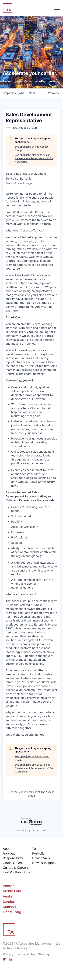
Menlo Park (12, 891)
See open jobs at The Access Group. (32, 148)
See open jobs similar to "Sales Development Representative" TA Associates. (34, 158)
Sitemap (44, 954)
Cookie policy (40, 830)
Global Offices (13, 863)
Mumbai (9, 907)
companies (8, 93)
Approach (10, 853)
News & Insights (43, 863)
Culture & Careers (16, 868)
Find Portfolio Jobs (16, 872)
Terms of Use (25, 954)
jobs (21, 93)
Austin (8, 896)
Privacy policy (23, 830)
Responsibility (13, 858)
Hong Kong (12, 912)
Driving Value (41, 858)
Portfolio (38, 853)
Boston (9, 886)
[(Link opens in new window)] (4, 959)
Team (36, 849)
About (7, 849)
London (9, 901)
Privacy (8, 954)
